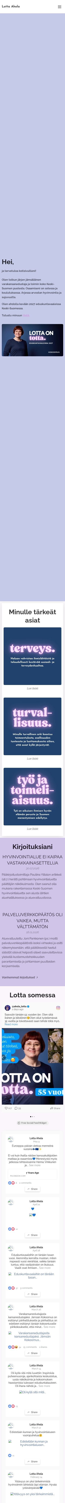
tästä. (26, 315)
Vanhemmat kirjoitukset (18, 977)
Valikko (59, 6)
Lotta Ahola (36, 1138)
